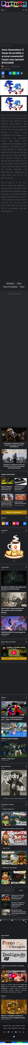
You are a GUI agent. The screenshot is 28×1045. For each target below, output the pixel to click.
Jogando (8, 45)
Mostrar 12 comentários (14, 512)
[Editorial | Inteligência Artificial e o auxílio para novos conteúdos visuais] (14, 1007)
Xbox (22, 287)
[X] (6, 73)
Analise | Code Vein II (8, 759)
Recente (7, 890)
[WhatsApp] (14, 73)
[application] (14, 653)
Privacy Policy (19, 1044)
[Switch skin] (23, 10)
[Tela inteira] (25, 658)
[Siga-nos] (25, 922)
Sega (19, 283)
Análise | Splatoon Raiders (9, 738)
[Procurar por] (26, 10)
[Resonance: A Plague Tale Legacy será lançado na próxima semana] (14, 578)
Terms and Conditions (10, 1044)
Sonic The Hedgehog (10, 287)
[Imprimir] (3, 76)
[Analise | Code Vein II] (14, 750)
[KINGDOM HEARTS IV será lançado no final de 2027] (14, 623)
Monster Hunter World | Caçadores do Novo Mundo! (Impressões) (7, 503)
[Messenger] (10, 73)
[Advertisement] (14, 27)
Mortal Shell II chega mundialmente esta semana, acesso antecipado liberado (12, 610)
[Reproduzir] (3, 658)
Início (4, 45)
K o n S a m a (6, 66)
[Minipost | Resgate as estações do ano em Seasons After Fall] (7, 481)
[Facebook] (3, 73)
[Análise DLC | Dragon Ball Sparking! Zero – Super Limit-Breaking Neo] (14, 708)
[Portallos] (14, 4)
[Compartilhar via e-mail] (21, 73)
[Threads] (21, 523)
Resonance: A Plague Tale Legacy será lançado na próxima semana (18, 904)
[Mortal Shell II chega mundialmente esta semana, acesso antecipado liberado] (14, 599)
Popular (21, 890)
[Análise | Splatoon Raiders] (14, 730)
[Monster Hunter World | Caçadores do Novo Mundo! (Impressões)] (7, 497)
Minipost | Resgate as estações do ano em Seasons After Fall (6, 488)
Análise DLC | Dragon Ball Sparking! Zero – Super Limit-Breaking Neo (17, 897)
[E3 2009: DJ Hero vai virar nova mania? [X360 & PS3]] (21, 481)
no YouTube (9, 984)
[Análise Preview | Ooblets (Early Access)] (21, 497)
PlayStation (10, 283)
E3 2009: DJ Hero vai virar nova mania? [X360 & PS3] (20, 488)
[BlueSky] (24, 523)
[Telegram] (17, 73)
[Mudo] (22, 658)
